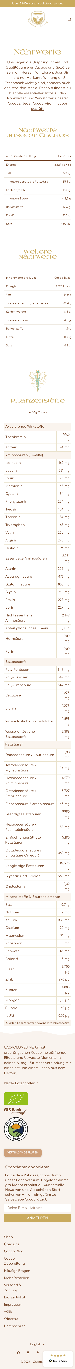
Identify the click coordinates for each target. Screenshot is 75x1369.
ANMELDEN (37, 1218)
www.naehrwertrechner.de (53, 1023)
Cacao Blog (13, 1251)
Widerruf (11, 1319)
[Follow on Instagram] (28, 1352)
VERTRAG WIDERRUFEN (22, 1152)
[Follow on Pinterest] (37, 1352)
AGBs (8, 1312)
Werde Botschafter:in (21, 1083)
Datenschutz (14, 1326)
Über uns (11, 1244)
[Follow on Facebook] (18, 1352)
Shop (8, 1237)
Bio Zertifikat (14, 1297)
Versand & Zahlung (12, 1287)
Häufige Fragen (17, 1271)
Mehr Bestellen (16, 1278)
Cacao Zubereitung (14, 1261)
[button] (58, 1359)
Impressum (13, 1304)
